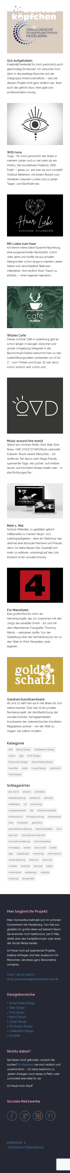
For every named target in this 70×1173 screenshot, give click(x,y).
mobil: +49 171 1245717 (21, 974)
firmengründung (35, 816)
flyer (11, 822)
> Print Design (15, 1012)
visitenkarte (15, 872)
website (45, 872)
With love (14, 152)
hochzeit (13, 835)
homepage (14, 847)
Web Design (15, 774)
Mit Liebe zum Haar (21, 244)
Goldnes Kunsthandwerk (26, 699)
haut (59, 829)
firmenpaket (54, 816)
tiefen (49, 866)
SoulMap (13, 768)
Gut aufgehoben (19, 60)
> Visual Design (16, 1021)
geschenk (37, 822)
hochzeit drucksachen (33, 835)
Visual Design (38, 768)
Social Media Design (42, 762)
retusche (47, 859)
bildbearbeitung (17, 798)
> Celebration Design (20, 1030)
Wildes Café (16, 335)
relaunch (33, 859)
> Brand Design (16, 1016)
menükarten (54, 853)
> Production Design (20, 1026)
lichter (53, 847)
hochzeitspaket (42, 841)
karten (12, 755)
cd (25, 804)
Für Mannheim (17, 610)
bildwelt (48, 798)
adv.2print (14, 791)
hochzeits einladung (19, 841)
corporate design (17, 810)
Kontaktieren (26, 1064)
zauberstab (28, 878)
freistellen (22, 822)
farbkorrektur (16, 816)
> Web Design (16, 1007)
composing (36, 804)
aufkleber (40, 791)
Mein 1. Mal (15, 525)
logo (21, 755)
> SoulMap (13, 1035)
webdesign (31, 872)
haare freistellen (44, 829)
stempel (38, 866)
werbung (13, 878)
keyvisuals (40, 847)
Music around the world (25, 441)
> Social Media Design (21, 1003)
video (24, 768)
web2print (55, 768)
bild (10, 749)
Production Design (18, 762)
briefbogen (14, 804)
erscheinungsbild (46, 810)
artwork (27, 791)
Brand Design (23, 749)
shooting (25, 866)
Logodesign (23, 853)
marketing (38, 853)
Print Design (33, 755)
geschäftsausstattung (20, 829)
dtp (31, 810)
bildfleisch (34, 798)
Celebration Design (44, 749)
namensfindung (17, 859)
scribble (13, 866)
